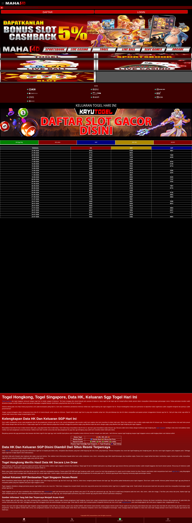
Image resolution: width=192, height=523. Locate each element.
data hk (8, 450)
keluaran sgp (48, 491)
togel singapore (160, 428)
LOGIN (141, 12)
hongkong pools (126, 502)
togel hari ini (175, 471)
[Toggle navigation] (3, 3)
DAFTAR (47, 12)
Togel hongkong (6, 401)
